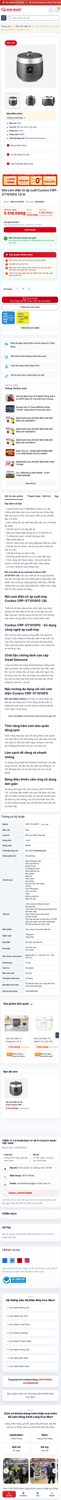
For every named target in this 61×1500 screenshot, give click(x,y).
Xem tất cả (30, 483)
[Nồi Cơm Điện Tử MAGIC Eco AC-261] (44, 1023)
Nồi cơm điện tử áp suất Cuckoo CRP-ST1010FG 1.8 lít (14, 1103)
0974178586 (30, 230)
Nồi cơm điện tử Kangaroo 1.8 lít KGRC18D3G (13, 1040)
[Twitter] (12, 1260)
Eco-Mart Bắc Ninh (19, 1358)
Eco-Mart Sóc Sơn (19, 1316)
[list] (30, 1471)
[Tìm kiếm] (11, 18)
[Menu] (3, 18)
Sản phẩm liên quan (16, 1003)
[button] (16, 118)
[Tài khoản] (51, 10)
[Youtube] (19, 1260)
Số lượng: (8, 289)
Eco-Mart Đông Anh (19, 1307)
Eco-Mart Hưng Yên (19, 1349)
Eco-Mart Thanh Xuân (20, 1341)
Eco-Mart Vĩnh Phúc (20, 1324)
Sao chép (44, 824)
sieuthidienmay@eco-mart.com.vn (33, 1183)
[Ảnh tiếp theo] (55, 1471)
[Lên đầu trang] (56, 1473)
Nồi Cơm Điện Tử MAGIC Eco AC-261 (43, 1040)
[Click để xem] (30, 66)
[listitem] (16, 1471)
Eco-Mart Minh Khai (19, 1366)
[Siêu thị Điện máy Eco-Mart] (11, 9)
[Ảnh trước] (6, 1471)
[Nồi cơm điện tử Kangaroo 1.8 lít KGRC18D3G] (16, 1023)
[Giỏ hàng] (57, 10)
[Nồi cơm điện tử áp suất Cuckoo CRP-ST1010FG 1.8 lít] (16, 1088)
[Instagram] (27, 1260)
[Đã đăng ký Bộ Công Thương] (14, 1280)
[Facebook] (4, 1260)
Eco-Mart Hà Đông (19, 1333)
